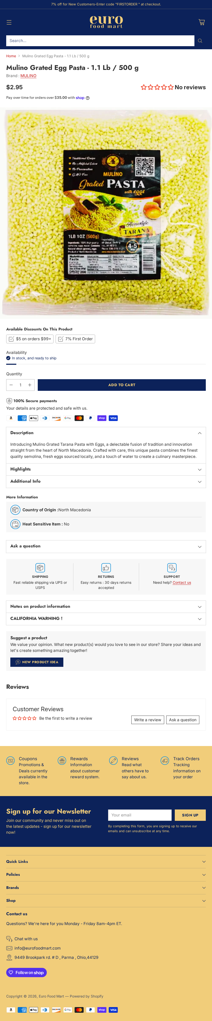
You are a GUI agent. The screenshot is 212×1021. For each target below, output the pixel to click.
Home (11, 56)
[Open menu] (9, 22)
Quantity (14, 373)
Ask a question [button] (182, 719)
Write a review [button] (147, 719)
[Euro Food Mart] (106, 22)
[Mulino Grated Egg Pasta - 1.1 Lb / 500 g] (106, 213)
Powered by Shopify (86, 996)
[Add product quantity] (29, 385)
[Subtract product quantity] (11, 385)
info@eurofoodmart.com (37, 948)
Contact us (182, 582)
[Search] (200, 40)
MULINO (28, 75)
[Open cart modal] (201, 22)
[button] (158, 87)
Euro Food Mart (51, 996)
